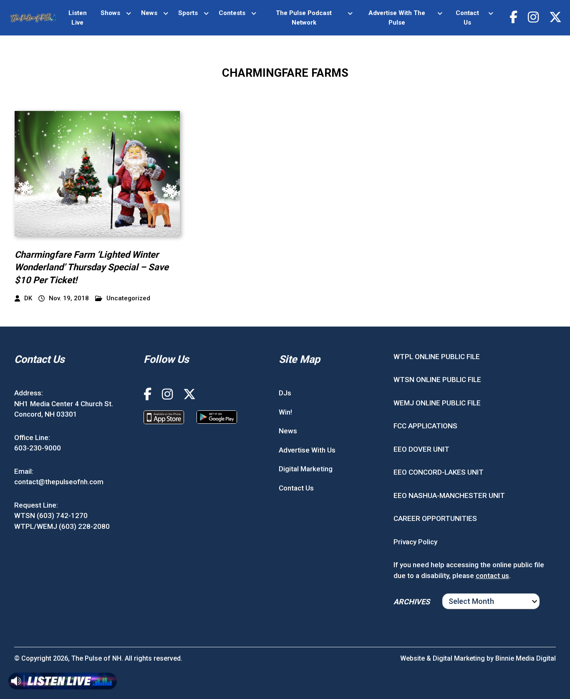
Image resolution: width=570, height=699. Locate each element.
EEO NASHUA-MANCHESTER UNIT (449, 495)
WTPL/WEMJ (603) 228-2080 (62, 526)
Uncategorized (128, 298)
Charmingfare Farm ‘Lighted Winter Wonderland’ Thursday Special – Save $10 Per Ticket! (92, 267)
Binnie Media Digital (525, 658)
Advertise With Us (307, 450)
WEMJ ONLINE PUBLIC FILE (437, 403)
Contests (232, 13)
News (149, 13)
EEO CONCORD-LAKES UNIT (438, 472)
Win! (285, 412)
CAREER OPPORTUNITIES (435, 518)
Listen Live (77, 17)
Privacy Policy (415, 542)
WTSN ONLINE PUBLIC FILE (437, 379)
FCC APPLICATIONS (425, 426)
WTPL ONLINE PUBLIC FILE (436, 356)
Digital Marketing (306, 469)
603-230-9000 (37, 448)
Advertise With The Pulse (396, 17)
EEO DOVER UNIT (421, 449)
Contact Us (467, 17)
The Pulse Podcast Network (304, 17)
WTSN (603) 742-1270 (51, 515)
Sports (188, 13)
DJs (285, 393)
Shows (110, 13)
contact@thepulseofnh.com (58, 482)
